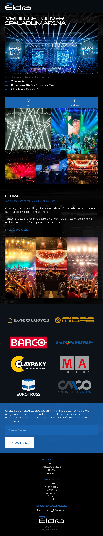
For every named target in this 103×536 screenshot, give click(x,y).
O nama (51, 496)
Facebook (43, 510)
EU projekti (51, 483)
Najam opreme (51, 486)
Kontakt (51, 499)
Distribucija (51, 489)
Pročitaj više (16, 230)
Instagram (59, 510)
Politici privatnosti (34, 421)
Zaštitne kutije (51, 492)
